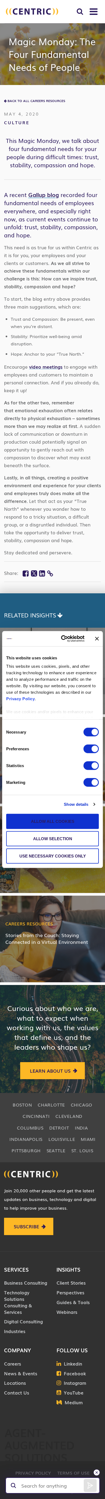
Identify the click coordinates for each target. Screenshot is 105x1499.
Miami (88, 1139)
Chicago (81, 1104)
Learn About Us (50, 1070)
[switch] (91, 748)
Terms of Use (73, 1472)
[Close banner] (97, 638)
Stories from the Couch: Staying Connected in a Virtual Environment (46, 938)
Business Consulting (25, 1282)
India (81, 1127)
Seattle (56, 1150)
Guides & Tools (73, 1302)
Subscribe (26, 1226)
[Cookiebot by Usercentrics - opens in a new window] (63, 638)
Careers (12, 1363)
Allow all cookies (52, 821)
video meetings (45, 366)
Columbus (30, 1127)
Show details (76, 804)
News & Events (20, 1373)
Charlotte (51, 1104)
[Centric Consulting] (32, 11)
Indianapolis (26, 1139)
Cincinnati (36, 1116)
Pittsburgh (26, 1150)
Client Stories (71, 1282)
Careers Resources (29, 923)
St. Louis (82, 1150)
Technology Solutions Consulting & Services (18, 1302)
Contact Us (16, 1392)
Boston (22, 1104)
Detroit (59, 1127)
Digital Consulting (23, 1321)
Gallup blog (43, 194)
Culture (17, 122)
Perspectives (70, 1292)
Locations (15, 1382)
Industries (14, 1331)
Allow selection (52, 838)
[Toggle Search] (80, 11)
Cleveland (68, 1116)
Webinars (67, 1311)
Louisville (61, 1139)
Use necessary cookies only (52, 855)
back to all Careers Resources (36, 100)
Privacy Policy (20, 698)
